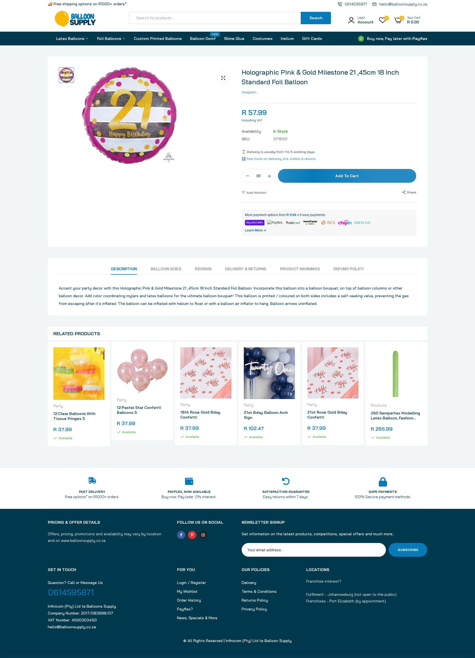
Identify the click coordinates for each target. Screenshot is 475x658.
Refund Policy (348, 268)
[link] (99, 356)
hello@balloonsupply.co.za (72, 626)
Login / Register (191, 582)
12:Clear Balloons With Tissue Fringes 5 (74, 416)
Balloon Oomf (203, 36)
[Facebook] (181, 535)
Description (124, 268)
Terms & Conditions (259, 591)
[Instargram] (203, 535)
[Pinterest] (192, 535)
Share (411, 192)
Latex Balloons (70, 38)
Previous (48, 399)
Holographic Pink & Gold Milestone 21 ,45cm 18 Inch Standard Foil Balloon (320, 77)
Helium (287, 38)
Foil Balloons (109, 38)
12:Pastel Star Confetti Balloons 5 (139, 410)
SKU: (246, 138)
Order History (189, 600)
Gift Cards (312, 38)
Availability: (252, 131)
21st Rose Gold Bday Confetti (327, 415)
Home (53, 50)
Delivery (249, 582)
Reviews (203, 268)
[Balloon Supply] (75, 20)
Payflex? (185, 609)
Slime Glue (234, 38)
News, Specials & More (197, 617)
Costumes (262, 38)
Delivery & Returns (245, 268)
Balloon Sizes (166, 268)
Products (379, 405)
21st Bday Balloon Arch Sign (266, 415)
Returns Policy (255, 600)
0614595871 (71, 592)
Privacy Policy (254, 609)
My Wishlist (187, 591)
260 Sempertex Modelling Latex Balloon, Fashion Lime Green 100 (395, 416)
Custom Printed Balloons (158, 38)
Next (427, 399)
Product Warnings (300, 268)
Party (58, 405)
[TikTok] (214, 535)
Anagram (249, 92)
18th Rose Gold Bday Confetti (200, 415)
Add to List (362, 223)
